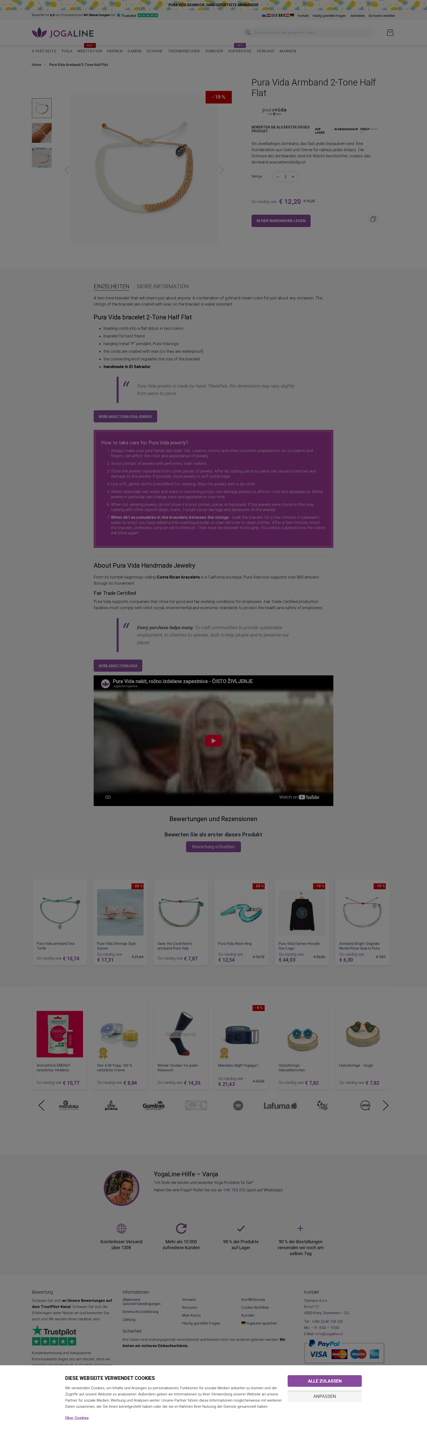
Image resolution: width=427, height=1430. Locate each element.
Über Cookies (77, 1418)
